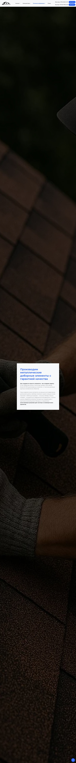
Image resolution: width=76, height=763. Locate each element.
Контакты (72, 2)
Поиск (49, 3)
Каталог (17, 3)
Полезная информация (39, 3)
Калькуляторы (26, 3)
